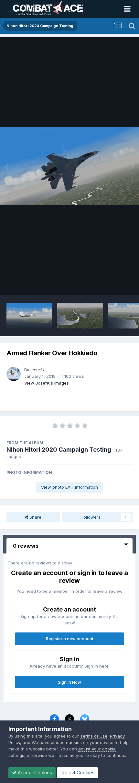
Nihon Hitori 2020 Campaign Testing (58, 449)
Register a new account (69, 638)
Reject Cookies (77, 772)
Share (34, 517)
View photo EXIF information (69, 487)
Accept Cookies (34, 772)
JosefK (37, 369)
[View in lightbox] (69, 166)
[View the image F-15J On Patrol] (80, 315)
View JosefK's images (46, 383)
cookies (74, 742)
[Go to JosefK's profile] (13, 374)
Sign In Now (69, 682)
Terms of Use (93, 736)
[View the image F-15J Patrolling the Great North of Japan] (29, 315)
